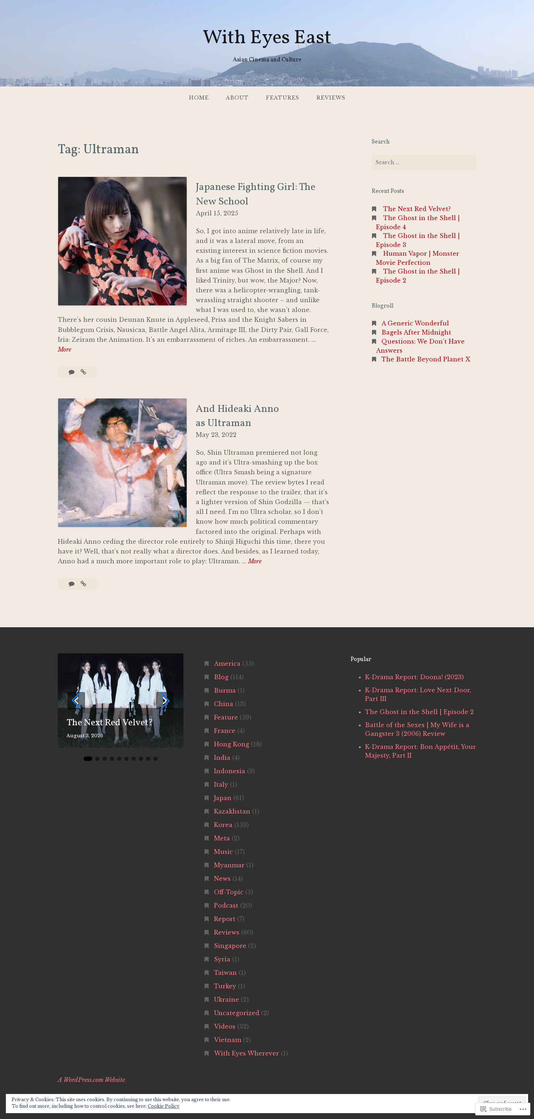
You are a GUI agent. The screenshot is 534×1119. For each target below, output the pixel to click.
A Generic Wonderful (415, 323)
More (64, 349)
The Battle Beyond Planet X (425, 359)
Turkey (225, 986)
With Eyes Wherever (246, 1053)
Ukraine (226, 999)
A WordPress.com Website (91, 1079)
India (222, 757)
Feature (226, 717)
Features (282, 97)
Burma (225, 690)
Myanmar (229, 865)
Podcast (226, 905)
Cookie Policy (163, 1106)
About (237, 97)
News (222, 878)
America (227, 663)
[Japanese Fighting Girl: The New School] (83, 372)
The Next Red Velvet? (417, 208)
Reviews (330, 97)
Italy (221, 784)
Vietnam (227, 1039)
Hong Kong (231, 744)
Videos (224, 1026)
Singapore (230, 945)
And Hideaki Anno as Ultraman (237, 416)
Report (224, 919)
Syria (222, 959)
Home (199, 97)
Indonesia (229, 771)
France (224, 730)
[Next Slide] (165, 700)
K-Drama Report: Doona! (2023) (414, 677)
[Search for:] (424, 162)
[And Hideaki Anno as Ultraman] (83, 583)
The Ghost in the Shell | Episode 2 (419, 711)
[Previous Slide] (76, 700)
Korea (223, 824)
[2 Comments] (72, 583)
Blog (221, 677)
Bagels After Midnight (416, 332)
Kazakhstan (232, 811)
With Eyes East (267, 38)
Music (223, 851)
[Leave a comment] (72, 372)
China (223, 704)
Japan (222, 798)
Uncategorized (236, 1013)
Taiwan (225, 972)
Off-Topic (228, 892)
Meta (222, 838)
